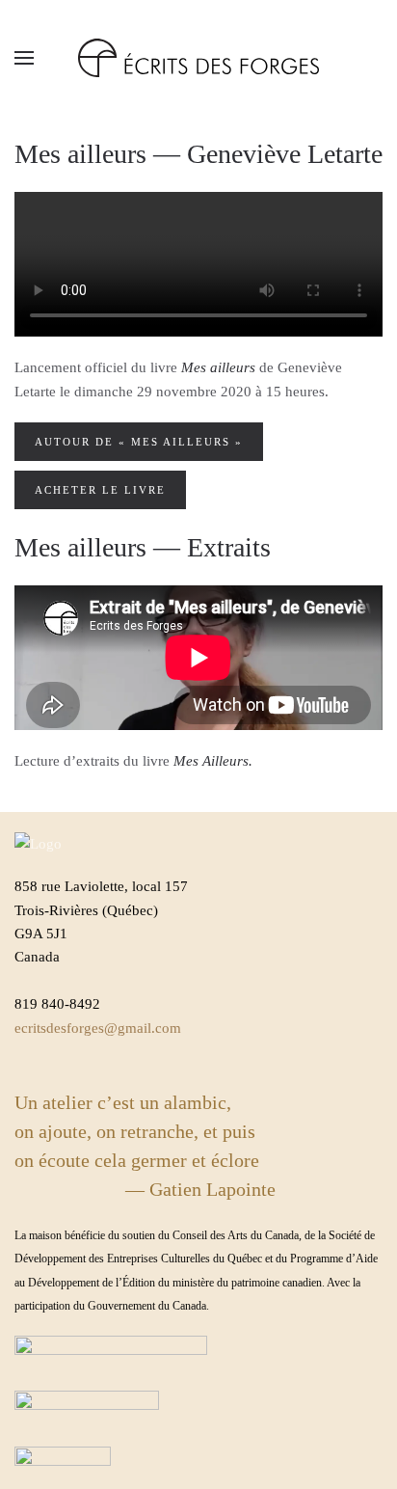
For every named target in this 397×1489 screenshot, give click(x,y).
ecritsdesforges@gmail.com (97, 1028)
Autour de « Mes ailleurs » (139, 441)
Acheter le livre (100, 490)
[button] (24, 57)
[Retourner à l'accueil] (198, 57)
